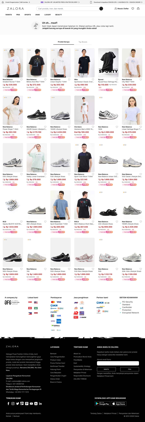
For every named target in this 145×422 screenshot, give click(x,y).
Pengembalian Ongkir (58, 376)
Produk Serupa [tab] (63, 42)
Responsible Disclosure (82, 376)
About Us (77, 353)
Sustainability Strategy (82, 366)
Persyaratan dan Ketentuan (129, 413)
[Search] (101, 8)
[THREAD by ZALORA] (22, 403)
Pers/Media (78, 360)
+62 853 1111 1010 (22, 392)
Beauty (58, 15)
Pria (18, 15)
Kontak (8, 416)
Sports (27, 15)
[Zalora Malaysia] (36, 302)
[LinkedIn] (40, 403)
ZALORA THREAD (80, 379)
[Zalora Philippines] (30, 313)
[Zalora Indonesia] (36, 313)
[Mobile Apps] (36, 403)
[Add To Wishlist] (21, 79)
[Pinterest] (26, 403)
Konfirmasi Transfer (57, 366)
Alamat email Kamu (104, 359)
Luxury (47, 15)
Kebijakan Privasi (80, 372)
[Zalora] (15, 8)
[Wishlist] (132, 8)
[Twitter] (17, 403)
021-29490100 (18, 384)
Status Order (55, 379)
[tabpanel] (72, 165)
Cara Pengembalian (57, 357)
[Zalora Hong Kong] (30, 308)
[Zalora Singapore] (30, 302)
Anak (37, 15)
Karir (75, 363)
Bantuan (53, 353)
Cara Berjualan (55, 372)
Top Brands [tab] (83, 42)
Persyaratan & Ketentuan (83, 369)
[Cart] (138, 8)
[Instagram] (13, 403)
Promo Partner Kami (57, 363)
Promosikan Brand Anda (82, 357)
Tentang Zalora (96, 413)
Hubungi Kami (55, 369)
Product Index (55, 360)
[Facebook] (8, 403)
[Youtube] (31, 403)
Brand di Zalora (56, 382)
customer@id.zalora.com (20, 381)
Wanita (8, 15)
